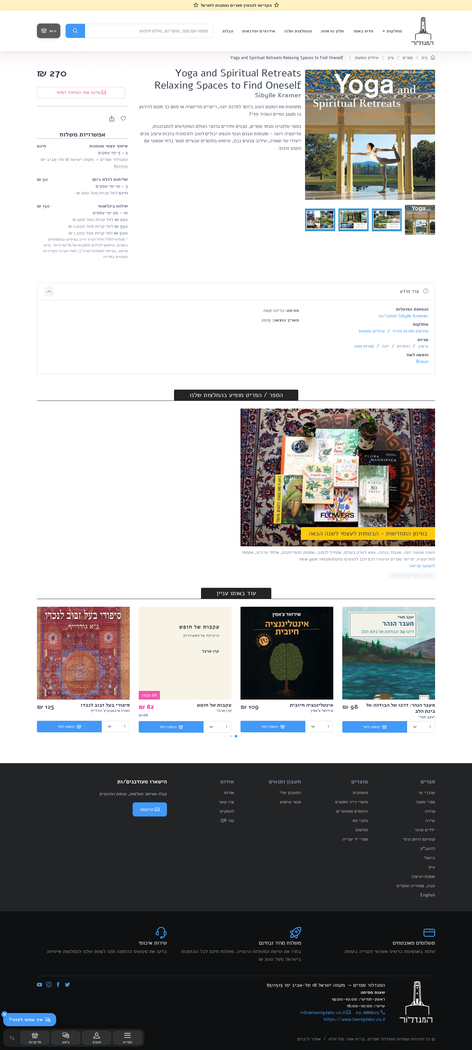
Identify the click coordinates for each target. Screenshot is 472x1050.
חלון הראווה (332, 31)
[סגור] (4, 1014)
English (427, 895)
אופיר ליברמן (309, 1039)
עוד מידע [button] (410, 291)
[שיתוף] (111, 118)
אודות (229, 793)
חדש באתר (363, 31)
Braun (422, 361)
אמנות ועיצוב (423, 876)
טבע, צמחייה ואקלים (416, 886)
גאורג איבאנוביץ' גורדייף (110, 710)
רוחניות (403, 346)
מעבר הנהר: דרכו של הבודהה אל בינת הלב (400, 708)
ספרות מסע (364, 346)
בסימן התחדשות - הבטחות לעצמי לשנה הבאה (368, 533)
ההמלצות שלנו (298, 31)
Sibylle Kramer (278, 95)
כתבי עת (360, 820)
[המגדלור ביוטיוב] (39, 985)
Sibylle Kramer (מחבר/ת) (403, 316)
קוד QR (227, 820)
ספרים (408, 58)
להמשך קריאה (422, 566)
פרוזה (430, 811)
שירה (430, 820)
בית (425, 58)
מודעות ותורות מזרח (409, 331)
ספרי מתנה (425, 802)
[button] (12, 1038)
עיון (391, 58)
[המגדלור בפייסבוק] (58, 985)
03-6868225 (367, 1013)
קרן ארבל (224, 710)
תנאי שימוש (290, 802)
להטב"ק (427, 848)
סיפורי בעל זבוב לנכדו (105, 705)
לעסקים (227, 811)
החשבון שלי (290, 793)
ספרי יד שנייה (355, 839)
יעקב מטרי (426, 716)
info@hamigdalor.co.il (322, 1013)
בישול (429, 858)
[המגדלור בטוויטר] (67, 985)
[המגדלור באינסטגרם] (48, 985)
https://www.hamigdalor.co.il (354, 1019)
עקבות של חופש (214, 705)
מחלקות (394, 31)
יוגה (384, 346)
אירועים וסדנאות (258, 31)
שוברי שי (426, 793)
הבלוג (227, 31)
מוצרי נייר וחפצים (351, 802)
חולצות (361, 830)
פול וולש (336, 1039)
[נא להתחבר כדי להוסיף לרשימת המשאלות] (123, 118)
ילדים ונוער (425, 830)
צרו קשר (226, 802)
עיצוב (422, 346)
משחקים (360, 793)
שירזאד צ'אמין (321, 710)
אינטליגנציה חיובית (311, 705)
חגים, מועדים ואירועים (411, 575)
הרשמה (146, 809)
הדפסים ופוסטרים (352, 811)
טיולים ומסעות (367, 58)
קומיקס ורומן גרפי (419, 839)
